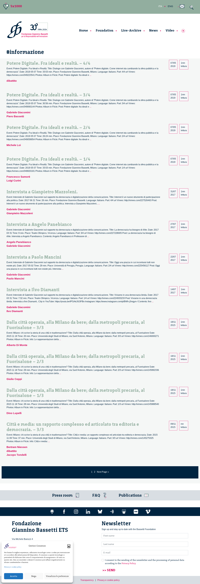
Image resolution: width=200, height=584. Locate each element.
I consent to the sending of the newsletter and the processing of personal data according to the (144, 562)
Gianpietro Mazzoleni (20, 213)
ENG (170, 6)
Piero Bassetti (15, 116)
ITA (160, 6)
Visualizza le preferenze (57, 576)
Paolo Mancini (15, 278)
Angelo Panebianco (19, 242)
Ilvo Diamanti (15, 311)
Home (83, 30)
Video (170, 30)
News (153, 30)
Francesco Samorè (18, 176)
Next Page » (103, 472)
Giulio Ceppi (14, 379)
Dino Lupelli (14, 413)
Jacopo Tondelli (17, 454)
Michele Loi (14, 145)
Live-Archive (131, 30)
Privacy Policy (129, 563)
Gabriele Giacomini (18, 112)
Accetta (13, 576)
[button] (68, 545)
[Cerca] (190, 7)
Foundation (104, 30)
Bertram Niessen (17, 447)
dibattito (12, 80)
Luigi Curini (14, 180)
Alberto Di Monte (17, 345)
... (90, 75)
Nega (33, 576)
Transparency (87, 580)
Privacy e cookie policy (12, 567)
